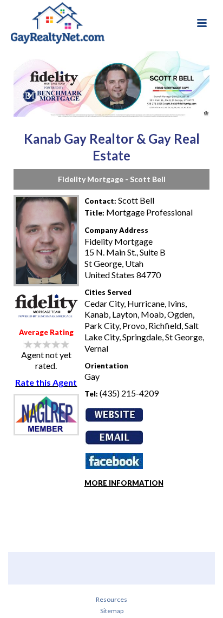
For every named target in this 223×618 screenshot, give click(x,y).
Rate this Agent (46, 382)
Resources (111, 599)
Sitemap (111, 611)
